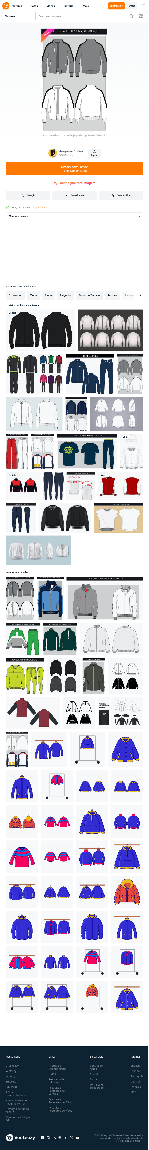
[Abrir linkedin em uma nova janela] (54, 1137)
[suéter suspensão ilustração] (92, 856)
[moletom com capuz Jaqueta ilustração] (127, 786)
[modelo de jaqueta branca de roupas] (116, 414)
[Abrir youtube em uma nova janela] (77, 1137)
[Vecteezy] (5, 5)
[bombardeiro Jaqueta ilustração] (22, 821)
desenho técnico (89, 295)
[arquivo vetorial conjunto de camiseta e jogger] (87, 451)
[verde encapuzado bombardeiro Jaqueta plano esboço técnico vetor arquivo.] (93, 676)
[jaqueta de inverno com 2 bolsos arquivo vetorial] (42, 451)
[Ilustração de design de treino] (34, 374)
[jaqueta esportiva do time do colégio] (120, 486)
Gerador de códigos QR (18, 1118)
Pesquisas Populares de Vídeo (56, 1110)
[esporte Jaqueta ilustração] (57, 962)
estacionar (15, 295)
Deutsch (133, 1081)
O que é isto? (39, 207)
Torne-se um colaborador (96, 1086)
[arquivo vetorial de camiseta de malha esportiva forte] (81, 486)
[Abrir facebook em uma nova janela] (42, 1137)
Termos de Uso (105, 1138)
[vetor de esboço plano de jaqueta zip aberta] (20, 598)
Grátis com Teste (74, 168)
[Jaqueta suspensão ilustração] (87, 749)
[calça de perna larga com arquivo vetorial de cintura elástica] (17, 451)
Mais (86, 6)
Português (134, 1076)
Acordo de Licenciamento (57, 1067)
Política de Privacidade (128, 1138)
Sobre (92, 1079)
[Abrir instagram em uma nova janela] (48, 1137)
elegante (65, 295)
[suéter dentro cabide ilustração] (57, 821)
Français (133, 1086)
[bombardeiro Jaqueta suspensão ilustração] (92, 997)
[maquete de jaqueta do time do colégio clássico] (110, 330)
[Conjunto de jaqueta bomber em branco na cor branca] (38, 550)
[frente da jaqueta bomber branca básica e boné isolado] (131, 451)
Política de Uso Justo (126, 1140)
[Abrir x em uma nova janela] (71, 1137)
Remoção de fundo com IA (17, 1110)
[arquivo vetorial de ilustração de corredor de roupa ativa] (21, 518)
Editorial (69, 6)
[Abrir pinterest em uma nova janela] (60, 1137)
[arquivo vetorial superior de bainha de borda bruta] (118, 518)
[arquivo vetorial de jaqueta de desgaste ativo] (130, 374)
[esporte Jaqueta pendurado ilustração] (49, 749)
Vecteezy (11, 1071)
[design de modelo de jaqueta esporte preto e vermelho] (23, 486)
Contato (93, 1074)
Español (133, 1071)
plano (48, 295)
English (132, 1065)
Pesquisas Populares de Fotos (59, 1100)
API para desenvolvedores (16, 1093)
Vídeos (51, 6)
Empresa (11, 1081)
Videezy (10, 1076)
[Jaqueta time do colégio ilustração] (125, 749)
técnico (112, 295)
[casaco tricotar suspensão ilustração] (57, 786)
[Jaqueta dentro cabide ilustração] (22, 786)
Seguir (94, 155)
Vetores (17, 6)
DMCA (51, 1074)
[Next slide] (134, 295)
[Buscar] (131, 16)
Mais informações (18, 216)
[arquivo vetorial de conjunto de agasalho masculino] (90, 374)
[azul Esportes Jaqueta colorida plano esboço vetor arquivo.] (50, 598)
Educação (11, 1086)
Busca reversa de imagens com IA (16, 1102)
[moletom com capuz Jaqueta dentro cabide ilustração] (92, 821)
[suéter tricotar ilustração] (127, 821)
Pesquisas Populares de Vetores (56, 1091)
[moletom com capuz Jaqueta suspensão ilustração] (22, 997)
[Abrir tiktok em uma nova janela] (65, 1137)
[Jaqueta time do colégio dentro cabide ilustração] (57, 892)
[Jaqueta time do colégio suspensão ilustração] (92, 892)
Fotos (34, 6)
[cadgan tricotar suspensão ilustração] (57, 927)
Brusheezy (12, 1065)
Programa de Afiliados (56, 1081)
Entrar (131, 5)
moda (33, 295)
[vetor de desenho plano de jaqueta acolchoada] (76, 414)
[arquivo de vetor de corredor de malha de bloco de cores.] (53, 486)
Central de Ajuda (94, 1067)
